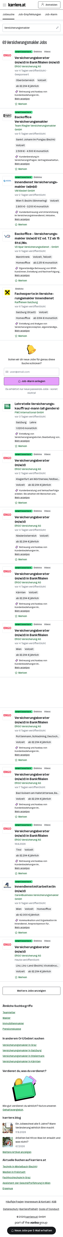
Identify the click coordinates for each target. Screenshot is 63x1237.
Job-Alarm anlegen (33, 381)
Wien (18, 649)
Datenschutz (11, 1209)
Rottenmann (24, 736)
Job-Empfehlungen (29, 14)
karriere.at (38, 1160)
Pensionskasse (12, 1028)
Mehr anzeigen (22, 98)
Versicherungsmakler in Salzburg (22, 1050)
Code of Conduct (49, 1209)
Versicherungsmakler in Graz (20, 1045)
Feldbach (54, 479)
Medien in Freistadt (14, 1172)
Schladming (39, 736)
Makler (6, 1017)
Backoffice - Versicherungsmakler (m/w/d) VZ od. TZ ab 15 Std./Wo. (37, 238)
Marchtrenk (23, 256)
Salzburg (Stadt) (26, 312)
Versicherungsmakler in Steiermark (23, 1055)
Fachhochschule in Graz (17, 1177)
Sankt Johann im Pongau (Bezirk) (35, 139)
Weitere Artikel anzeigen (17, 1152)
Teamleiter (9, 1012)
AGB (54, 1201)
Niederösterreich (26, 535)
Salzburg (21, 422)
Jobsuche (8, 14)
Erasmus (8, 1188)
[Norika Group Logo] (31, 1223)
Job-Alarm (51, 14)
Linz (19, 965)
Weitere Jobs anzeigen (31, 990)
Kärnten (21, 592)
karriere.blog (12, 1117)
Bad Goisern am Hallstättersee (35, 793)
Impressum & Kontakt (38, 1201)
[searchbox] (31, 28)
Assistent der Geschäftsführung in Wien (26, 1183)
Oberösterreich (25, 80)
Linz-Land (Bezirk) (33, 965)
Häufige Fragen (15, 1201)
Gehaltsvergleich (13, 1109)
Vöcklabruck (51, 965)
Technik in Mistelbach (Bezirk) (20, 1166)
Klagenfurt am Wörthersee (32, 479)
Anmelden (51, 4)
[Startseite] (17, 4)
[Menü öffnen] (4, 5)
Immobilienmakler (13, 1023)
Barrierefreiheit (28, 1209)
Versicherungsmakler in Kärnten (22, 1061)
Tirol (18, 849)
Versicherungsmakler (23, 42)
